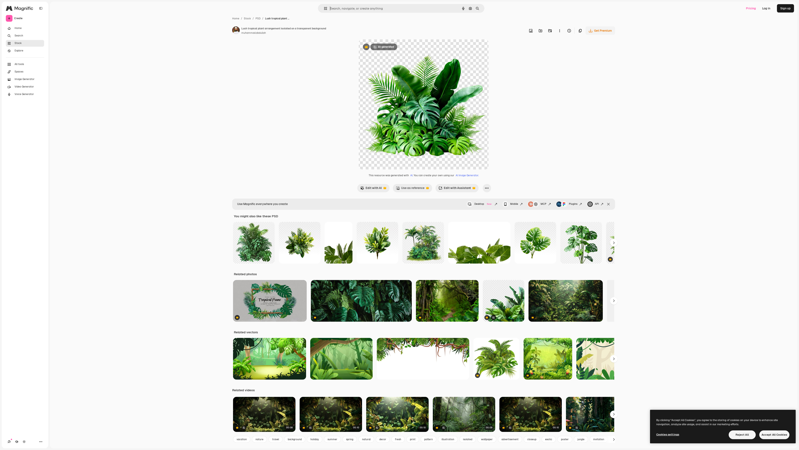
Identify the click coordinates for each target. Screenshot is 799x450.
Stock (247, 18)
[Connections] (9, 441)
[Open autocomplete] (324, 8)
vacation (242, 439)
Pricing (751, 8)
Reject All (742, 434)
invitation (598, 439)
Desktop (482, 204)
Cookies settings (667, 434)
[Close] (608, 204)
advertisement (510, 439)
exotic (548, 439)
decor (382, 439)
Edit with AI (371, 189)
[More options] (559, 30)
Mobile (514, 204)
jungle (580, 439)
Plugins (573, 204)
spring (349, 439)
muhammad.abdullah (253, 33)
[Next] (614, 243)
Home (235, 18)
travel (275, 439)
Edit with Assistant (455, 189)
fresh (398, 439)
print (413, 439)
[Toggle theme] (24, 441)
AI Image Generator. (467, 175)
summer (332, 439)
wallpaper (487, 439)
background (295, 439)
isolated (467, 439)
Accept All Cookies (774, 434)
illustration (448, 439)
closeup (531, 439)
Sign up (785, 8)
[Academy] (16, 441)
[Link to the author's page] (236, 30)
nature (259, 439)
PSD (258, 18)
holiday (314, 439)
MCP (543, 204)
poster (565, 439)
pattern (428, 439)
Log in (766, 8)
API (597, 204)
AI (411, 175)
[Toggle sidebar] (40, 8)
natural (366, 439)
